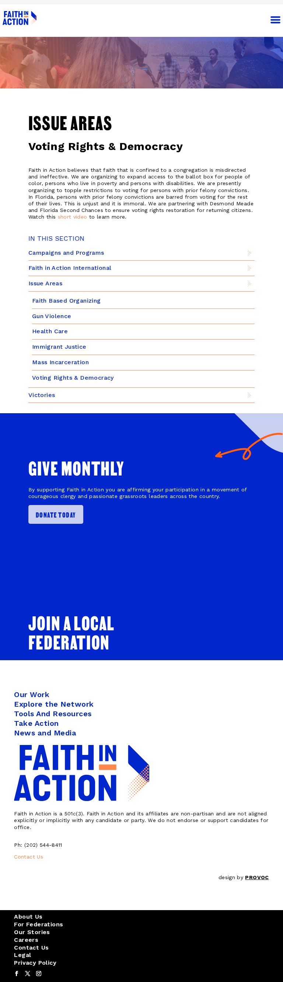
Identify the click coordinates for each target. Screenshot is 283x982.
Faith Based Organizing (66, 300)
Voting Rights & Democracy (73, 377)
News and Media (45, 732)
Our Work (31, 694)
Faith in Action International (70, 267)
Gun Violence (51, 316)
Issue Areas (45, 283)
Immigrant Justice (59, 346)
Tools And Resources (53, 713)
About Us (28, 916)
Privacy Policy (35, 962)
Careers (26, 939)
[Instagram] (38, 974)
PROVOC (257, 877)
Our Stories (32, 932)
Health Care (50, 331)
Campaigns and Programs (66, 252)
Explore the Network (54, 704)
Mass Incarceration (60, 362)
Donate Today (56, 514)
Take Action (36, 723)
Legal (22, 954)
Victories (41, 394)
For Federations (38, 924)
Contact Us (28, 857)
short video (72, 217)
